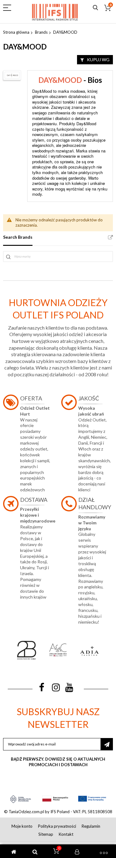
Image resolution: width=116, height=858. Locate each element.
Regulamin (91, 826)
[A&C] (58, 650)
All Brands (110, 237)
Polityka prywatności (57, 826)
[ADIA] (89, 650)
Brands (41, 32)
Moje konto (21, 826)
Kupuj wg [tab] (98, 59)
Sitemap (45, 834)
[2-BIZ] (26, 650)
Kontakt (66, 834)
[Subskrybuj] (107, 744)
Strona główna (16, 32)
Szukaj (95, 7)
